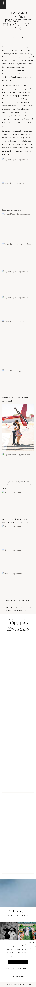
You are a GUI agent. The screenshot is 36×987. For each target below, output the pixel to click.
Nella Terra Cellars (21, 116)
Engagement (18, 9)
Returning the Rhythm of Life (19, 601)
